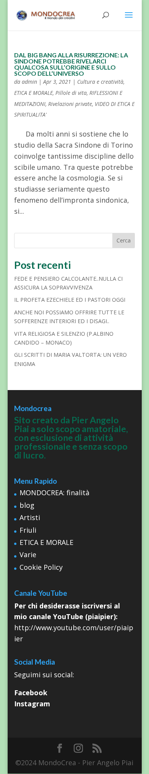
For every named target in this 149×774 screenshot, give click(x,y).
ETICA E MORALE (33, 92)
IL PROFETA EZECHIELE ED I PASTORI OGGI (69, 299)
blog (26, 505)
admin (29, 81)
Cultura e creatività (100, 81)
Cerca (124, 240)
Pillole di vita (71, 92)
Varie (27, 554)
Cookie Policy (41, 567)
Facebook (30, 692)
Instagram (32, 703)
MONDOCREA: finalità (54, 492)
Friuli (27, 530)
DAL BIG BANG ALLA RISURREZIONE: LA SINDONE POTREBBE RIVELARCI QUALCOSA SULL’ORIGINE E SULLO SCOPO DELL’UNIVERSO (71, 64)
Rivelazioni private (70, 103)
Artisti (29, 517)
